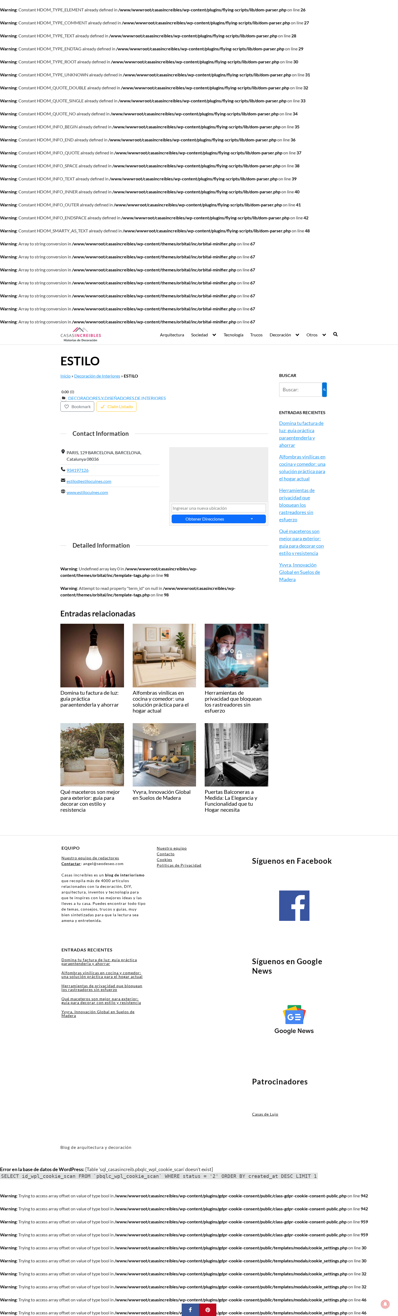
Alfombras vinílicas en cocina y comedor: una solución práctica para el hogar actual (102, 974)
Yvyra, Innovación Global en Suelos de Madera (299, 572)
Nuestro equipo (172, 848)
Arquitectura (172, 334)
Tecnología (233, 334)
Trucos (256, 334)
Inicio (65, 375)
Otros (312, 334)
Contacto (166, 854)
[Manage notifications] (385, 1304)
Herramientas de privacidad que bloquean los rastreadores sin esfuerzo (297, 504)
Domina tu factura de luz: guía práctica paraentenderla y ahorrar (99, 961)
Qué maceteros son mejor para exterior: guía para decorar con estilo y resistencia (101, 1000)
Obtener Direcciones (204, 518)
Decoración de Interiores (97, 375)
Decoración (280, 334)
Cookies (164, 859)
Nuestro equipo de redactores (90, 858)
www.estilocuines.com (87, 492)
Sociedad (199, 334)
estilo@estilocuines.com (89, 481)
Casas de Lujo (265, 1114)
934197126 (78, 470)
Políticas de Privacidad (179, 865)
